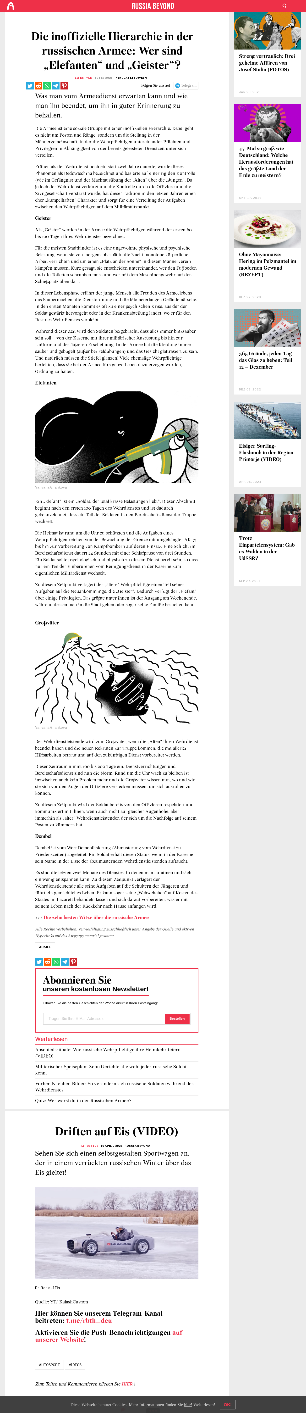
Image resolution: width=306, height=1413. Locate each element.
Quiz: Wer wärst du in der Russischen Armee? (83, 1100)
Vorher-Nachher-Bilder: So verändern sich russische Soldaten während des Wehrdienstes (114, 1087)
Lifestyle (83, 77)
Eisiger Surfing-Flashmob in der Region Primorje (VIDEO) (266, 453)
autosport (49, 1365)
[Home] (10, 6)
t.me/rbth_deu (89, 1321)
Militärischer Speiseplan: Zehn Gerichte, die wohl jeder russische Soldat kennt (110, 1070)
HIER (127, 1384)
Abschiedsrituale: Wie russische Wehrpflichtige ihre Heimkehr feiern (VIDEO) (107, 1053)
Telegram (189, 86)
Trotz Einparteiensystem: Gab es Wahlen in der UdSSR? (267, 549)
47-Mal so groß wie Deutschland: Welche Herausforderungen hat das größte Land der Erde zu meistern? (266, 162)
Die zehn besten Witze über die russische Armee (96, 918)
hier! (188, 1404)
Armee (45, 947)
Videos (75, 1365)
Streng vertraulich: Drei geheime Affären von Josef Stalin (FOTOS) (267, 63)
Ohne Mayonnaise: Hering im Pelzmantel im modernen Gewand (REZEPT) (267, 265)
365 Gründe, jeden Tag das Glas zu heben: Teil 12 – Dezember (265, 360)
